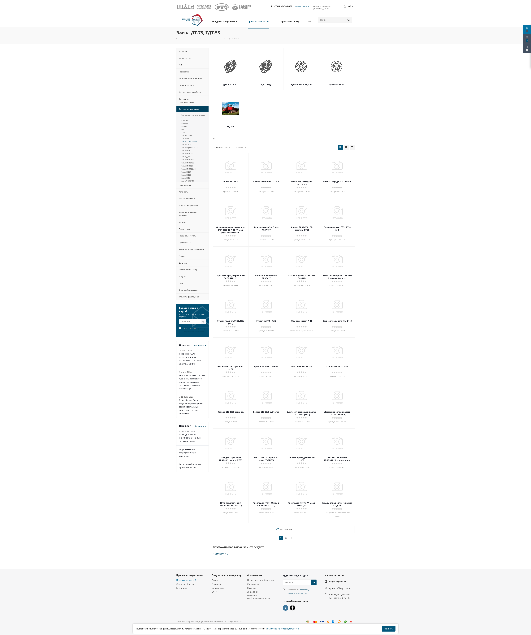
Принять (388, 628)
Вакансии (252, 587)
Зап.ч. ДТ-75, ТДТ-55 (189, 142)
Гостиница (181, 587)
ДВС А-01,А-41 (230, 84)
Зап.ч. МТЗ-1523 (187, 160)
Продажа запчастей (186, 580)
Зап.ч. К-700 (186, 145)
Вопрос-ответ (218, 587)
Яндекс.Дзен (292, 608)
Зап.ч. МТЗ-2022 (187, 163)
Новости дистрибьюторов (260, 580)
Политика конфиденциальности (258, 596)
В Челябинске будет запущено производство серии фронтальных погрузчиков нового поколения (190, 407)
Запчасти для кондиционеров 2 (193, 116)
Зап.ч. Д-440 (186, 157)
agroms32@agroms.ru (340, 588)
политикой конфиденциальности (283, 628)
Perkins (184, 126)
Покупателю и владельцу (226, 575)
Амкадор (184, 123)
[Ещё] (310, 21)
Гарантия (216, 584)
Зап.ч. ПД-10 (186, 172)
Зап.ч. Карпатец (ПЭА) (190, 148)
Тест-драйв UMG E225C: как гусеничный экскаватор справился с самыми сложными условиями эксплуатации (192, 382)
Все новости (199, 345)
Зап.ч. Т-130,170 (187, 181)
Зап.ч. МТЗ (185, 151)
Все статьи (200, 426)
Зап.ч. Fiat (185, 139)
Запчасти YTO (221, 553)
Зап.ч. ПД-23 (186, 175)
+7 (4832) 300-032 (283, 6)
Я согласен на (194, 330)
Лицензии (252, 591)
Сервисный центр (185, 584)
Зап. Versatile (186, 135)
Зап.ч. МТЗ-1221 (187, 154)
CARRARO (185, 120)
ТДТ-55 (230, 126)
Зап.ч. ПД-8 (185, 178)
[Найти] (348, 20)
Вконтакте (285, 608)
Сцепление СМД (336, 84)
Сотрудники (253, 584)
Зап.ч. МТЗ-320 (187, 166)
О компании (254, 575)
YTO (183, 132)
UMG (183, 129)
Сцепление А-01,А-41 (301, 84)
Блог (214, 591)
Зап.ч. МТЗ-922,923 (188, 169)
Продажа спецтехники (189, 575)
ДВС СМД (266, 84)
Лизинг (215, 580)
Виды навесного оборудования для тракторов (187, 452)
